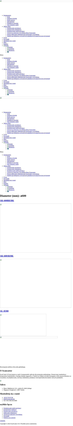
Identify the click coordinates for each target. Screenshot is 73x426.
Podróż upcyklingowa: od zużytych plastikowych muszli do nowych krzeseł (28, 36)
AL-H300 (4, 311)
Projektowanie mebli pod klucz (16, 31)
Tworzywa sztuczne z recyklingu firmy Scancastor (21, 33)
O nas (5, 37)
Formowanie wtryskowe (14, 28)
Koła (8, 17)
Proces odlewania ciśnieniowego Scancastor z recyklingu (23, 34)
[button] (36, 55)
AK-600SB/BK (6, 256)
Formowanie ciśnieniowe (14, 29)
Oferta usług (7, 26)
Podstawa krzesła (12, 18)
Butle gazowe (11, 20)
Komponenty (7, 15)
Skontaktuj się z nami (10, 41)
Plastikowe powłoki (12, 23)
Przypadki (6, 39)
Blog (5, 42)
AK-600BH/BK (7, 200)
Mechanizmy (10, 21)
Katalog (6, 44)
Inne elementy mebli (13, 25)
